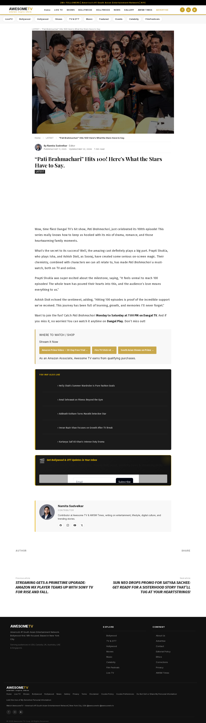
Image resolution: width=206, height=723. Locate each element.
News (58, 694)
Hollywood (42, 19)
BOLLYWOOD (85, 10)
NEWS (117, 10)
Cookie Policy (107, 694)
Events (118, 19)
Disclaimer (94, 694)
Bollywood (24, 19)
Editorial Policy (163, 651)
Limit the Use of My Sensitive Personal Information (28, 700)
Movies (109, 651)
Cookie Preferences (125, 694)
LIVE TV (58, 10)
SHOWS (71, 10)
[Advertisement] (103, 200)
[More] (185, 561)
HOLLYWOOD (103, 10)
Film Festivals (112, 667)
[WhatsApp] (166, 561)
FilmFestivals (152, 19)
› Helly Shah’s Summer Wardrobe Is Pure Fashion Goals (86, 385)
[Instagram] (67, 525)
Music (89, 19)
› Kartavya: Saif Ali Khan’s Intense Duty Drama (80, 441)
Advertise (160, 641)
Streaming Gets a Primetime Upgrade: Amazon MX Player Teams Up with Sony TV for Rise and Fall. (54, 587)
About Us (160, 635)
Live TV (110, 672)
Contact (160, 646)
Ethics (159, 657)
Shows (58, 19)
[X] (82, 525)
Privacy (159, 667)
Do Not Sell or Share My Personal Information (157, 694)
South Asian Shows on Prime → (137, 350)
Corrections (162, 662)
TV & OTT (74, 19)
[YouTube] (75, 525)
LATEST (36, 29)
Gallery (67, 694)
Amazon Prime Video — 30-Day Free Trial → (65, 350)
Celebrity (134, 19)
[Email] (175, 561)
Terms (84, 694)
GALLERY (129, 10)
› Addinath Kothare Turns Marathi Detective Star (81, 413)
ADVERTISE (162, 10)
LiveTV (9, 19)
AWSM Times (162, 672)
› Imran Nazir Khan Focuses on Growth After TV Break (85, 427)
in (188, 10)
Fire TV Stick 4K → (104, 350)
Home (47, 10)
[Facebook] (60, 525)
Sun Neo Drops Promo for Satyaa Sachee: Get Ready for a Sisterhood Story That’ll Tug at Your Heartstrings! (151, 587)
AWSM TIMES (145, 10)
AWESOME (21, 10)
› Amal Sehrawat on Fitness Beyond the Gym (80, 399)
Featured (104, 19)
